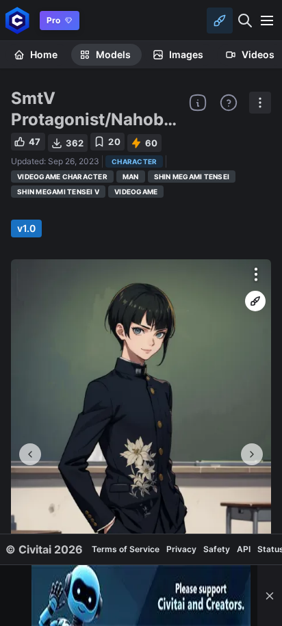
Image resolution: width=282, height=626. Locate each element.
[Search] (245, 20)
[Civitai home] (17, 20)
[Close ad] (269, 595)
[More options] (256, 274)
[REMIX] (255, 301)
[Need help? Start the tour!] (229, 103)
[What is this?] (198, 102)
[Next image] (252, 454)
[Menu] (267, 20)
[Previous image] (30, 454)
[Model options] (260, 103)
